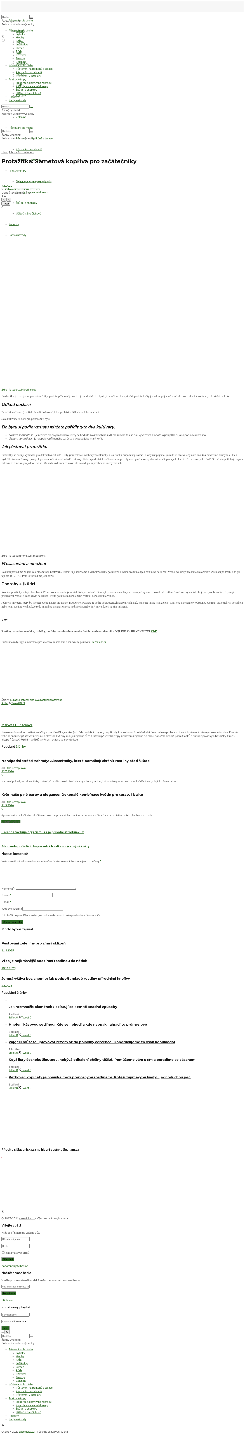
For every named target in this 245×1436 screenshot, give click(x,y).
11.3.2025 (7, 950)
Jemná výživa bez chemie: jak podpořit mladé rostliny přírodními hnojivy (65, 978)
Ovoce (20, 48)
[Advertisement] (122, 672)
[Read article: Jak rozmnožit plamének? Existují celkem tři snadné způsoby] (126, 999)
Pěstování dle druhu (21, 20)
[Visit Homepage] (19, 13)
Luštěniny (22, 44)
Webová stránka (11, 908)
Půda (19, 51)
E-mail (6, 901)
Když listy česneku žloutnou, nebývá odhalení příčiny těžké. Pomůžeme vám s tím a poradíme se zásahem (102, 1060)
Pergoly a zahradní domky (32, 86)
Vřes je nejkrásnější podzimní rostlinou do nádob (44, 961)
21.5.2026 (7, 805)
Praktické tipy (17, 79)
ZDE (154, 631)
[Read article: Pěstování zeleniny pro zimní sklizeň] (122, 936)
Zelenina (21, 61)
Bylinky (20, 34)
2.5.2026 (6, 985)
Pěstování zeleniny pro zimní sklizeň (33, 943)
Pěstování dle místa (21, 65)
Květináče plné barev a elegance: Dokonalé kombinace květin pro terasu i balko (72, 795)
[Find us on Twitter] (2, 37)
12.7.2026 (7, 771)
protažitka (56, 699)
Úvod (4, 152)
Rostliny (21, 95)
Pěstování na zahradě (29, 149)
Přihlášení (7, 1300)
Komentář (8, 888)
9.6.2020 (6, 185)
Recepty (14, 224)
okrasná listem (19, 699)
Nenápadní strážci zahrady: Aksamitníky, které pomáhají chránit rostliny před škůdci (75, 761)
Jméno (6, 895)
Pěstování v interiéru (28, 75)
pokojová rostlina (39, 699)
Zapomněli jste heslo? (14, 1265)
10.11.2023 (8, 968)
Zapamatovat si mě (17, 1252)
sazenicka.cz (99, 642)
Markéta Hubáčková (33, 182)
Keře (19, 40)
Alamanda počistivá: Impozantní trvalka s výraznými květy (45, 846)
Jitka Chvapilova (15, 767)
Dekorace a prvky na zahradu (33, 82)
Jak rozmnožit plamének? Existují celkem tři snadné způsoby (63, 1007)
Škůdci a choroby (26, 202)
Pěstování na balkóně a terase (34, 68)
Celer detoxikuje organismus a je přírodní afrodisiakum (42, 832)
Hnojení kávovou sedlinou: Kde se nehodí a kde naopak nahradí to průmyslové (78, 1024)
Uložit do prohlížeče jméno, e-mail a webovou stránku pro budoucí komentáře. (53, 915)
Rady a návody (17, 234)
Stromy (20, 58)
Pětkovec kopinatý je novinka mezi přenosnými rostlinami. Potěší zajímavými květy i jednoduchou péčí (100, 1077)
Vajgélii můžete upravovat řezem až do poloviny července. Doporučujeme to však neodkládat (92, 1042)
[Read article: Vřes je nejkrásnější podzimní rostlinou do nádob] (122, 953)
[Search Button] (31, 18)
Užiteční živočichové (28, 213)
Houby (20, 37)
